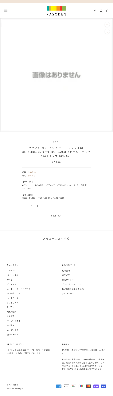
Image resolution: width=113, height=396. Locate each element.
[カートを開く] (107, 10)
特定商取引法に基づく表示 (73, 288)
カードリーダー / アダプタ (18, 288)
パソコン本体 (12, 275)
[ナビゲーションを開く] (5, 10)
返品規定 (66, 275)
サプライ (11, 307)
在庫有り (32, 175)
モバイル (11, 270)
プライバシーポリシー (71, 284)
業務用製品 (12, 311)
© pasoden (12, 385)
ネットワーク (12, 298)
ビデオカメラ (12, 284)
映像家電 (11, 316)
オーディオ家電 (13, 320)
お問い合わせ (68, 293)
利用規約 (66, 270)
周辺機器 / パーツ (14, 293)
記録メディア (12, 334)
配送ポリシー (68, 279)
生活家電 (11, 325)
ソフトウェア (12, 302)
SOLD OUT (56, 216)
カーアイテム (12, 330)
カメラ (10, 279)
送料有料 (32, 172)
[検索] (101, 10)
